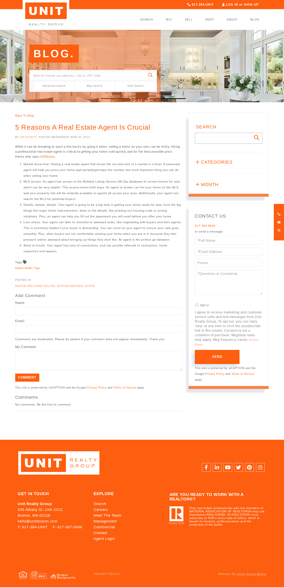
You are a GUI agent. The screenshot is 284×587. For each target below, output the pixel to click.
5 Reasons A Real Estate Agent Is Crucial (82, 127)
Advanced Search (54, 85)
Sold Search (135, 85)
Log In (232, 4)
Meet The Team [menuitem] (107, 515)
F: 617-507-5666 (67, 527)
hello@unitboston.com (37, 521)
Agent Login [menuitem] (104, 539)
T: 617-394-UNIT (32, 527)
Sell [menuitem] (189, 19)
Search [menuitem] (146, 19)
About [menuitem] (232, 19)
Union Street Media (251, 574)
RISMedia (47, 156)
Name (20, 302)
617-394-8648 (205, 225)
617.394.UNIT (202, 4)
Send (217, 356)
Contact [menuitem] (100, 533)
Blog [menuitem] (254, 19)
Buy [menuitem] (169, 19)
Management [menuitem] (105, 521)
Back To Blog (24, 115)
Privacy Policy (96, 387)
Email (19, 321)
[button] (151, 75)
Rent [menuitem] (209, 19)
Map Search (94, 85)
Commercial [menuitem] (104, 527)
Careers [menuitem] (101, 510)
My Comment (25, 347)
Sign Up (251, 4)
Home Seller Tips (27, 268)
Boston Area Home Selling (35, 286)
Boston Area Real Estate (76, 286)
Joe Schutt (28, 137)
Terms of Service (124, 387)
